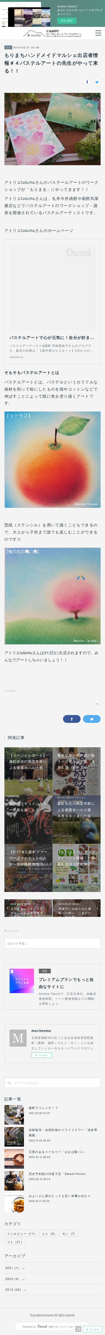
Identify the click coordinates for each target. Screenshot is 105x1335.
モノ (68, 1233)
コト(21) (10, 691)
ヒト (48, 1233)
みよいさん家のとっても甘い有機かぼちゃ (60, 1196)
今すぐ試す (67, 20)
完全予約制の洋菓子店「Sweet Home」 (59, 1174)
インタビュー (21, 1233)
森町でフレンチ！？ (43, 1108)
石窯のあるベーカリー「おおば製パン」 (58, 1152)
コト (8, 47)
